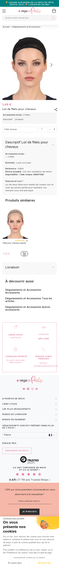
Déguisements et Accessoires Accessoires (23, 291)
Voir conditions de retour (39, 172)
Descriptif (7, 119)
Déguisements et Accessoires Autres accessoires (27, 308)
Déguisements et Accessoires (25, 27)
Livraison (19, 119)
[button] (29, 435)
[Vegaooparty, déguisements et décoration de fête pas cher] (29, 8)
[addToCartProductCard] (24, 254)
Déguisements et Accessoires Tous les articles (28, 299)
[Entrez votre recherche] (52, 18)
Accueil (6, 27)
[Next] (51, 65)
